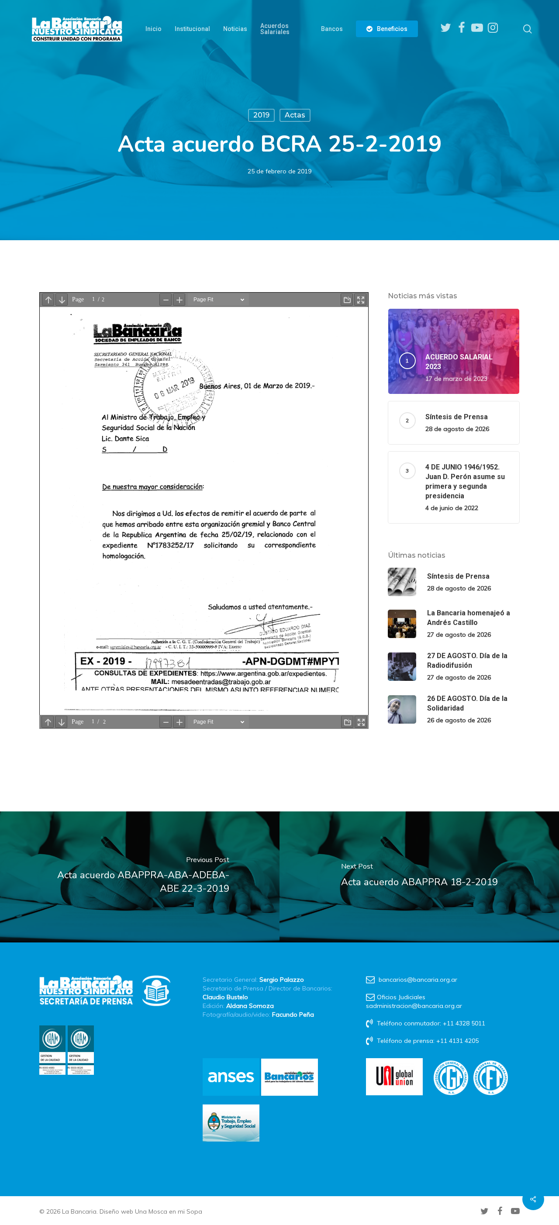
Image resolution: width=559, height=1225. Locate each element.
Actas (295, 115)
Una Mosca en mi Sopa (168, 1211)
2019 (261, 115)
